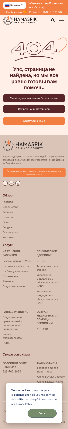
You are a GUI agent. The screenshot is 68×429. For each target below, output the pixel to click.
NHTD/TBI (43, 328)
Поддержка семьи (14, 286)
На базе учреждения (15, 271)
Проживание (10, 276)
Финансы (8, 281)
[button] (14, 5)
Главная (8, 201)
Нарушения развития (11, 253)
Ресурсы (8, 227)
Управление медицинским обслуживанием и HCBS (48, 280)
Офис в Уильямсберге (51, 376)
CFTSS (41, 260)
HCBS (6, 342)
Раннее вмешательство (12, 336)
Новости (8, 217)
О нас (6, 222)
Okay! (42, 413)
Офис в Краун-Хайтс (50, 381)
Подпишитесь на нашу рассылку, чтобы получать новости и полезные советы (34, 172)
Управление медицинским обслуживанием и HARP (48, 297)
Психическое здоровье (47, 253)
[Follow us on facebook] (5, 183)
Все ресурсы (10, 232)
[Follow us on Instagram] (11, 183)
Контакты (8, 237)
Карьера (8, 211)
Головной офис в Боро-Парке (47, 369)
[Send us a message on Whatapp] (17, 183)
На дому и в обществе (16, 266)
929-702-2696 (52, 12)
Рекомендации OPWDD (17, 260)
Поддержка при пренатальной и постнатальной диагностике (12, 323)
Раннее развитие (15, 311)
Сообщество (10, 206)
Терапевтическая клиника (47, 268)
